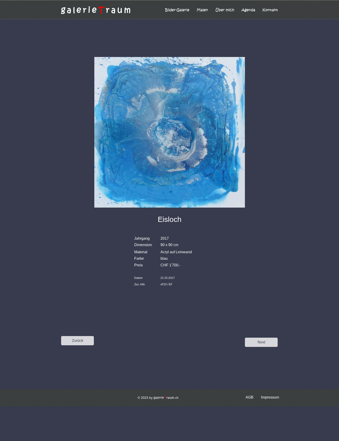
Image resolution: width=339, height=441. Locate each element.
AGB (249, 397)
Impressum (270, 397)
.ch (166, 397)
